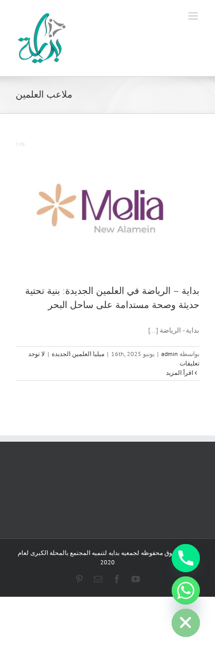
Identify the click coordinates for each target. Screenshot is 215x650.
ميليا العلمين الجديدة (78, 354)
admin (169, 354)
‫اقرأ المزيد (180, 372)
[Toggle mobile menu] (193, 15)
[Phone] (186, 558)
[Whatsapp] (186, 590)
